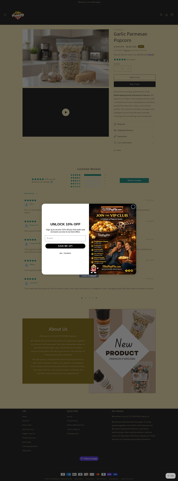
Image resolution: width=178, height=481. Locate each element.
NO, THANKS (65, 253)
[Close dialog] (133, 207)
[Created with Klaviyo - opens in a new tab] (89, 276)
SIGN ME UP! (65, 246)
